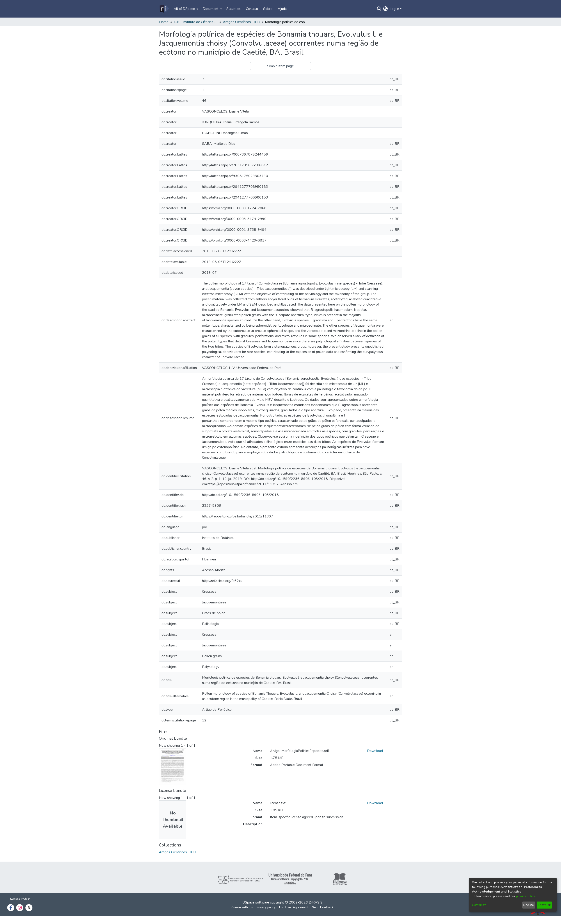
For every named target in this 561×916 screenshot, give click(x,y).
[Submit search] (379, 8)
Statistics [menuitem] (233, 8)
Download (375, 750)
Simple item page (280, 66)
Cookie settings (242, 907)
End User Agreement (293, 907)
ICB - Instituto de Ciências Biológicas (196, 22)
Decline (528, 905)
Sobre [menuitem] (267, 8)
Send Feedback (323, 907)
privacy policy (525, 896)
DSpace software (255, 902)
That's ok (544, 905)
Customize (479, 905)
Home (164, 22)
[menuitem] (185, 9)
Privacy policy (266, 907)
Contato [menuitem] (252, 8)
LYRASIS (316, 902)
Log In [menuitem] (394, 8)
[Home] (164, 8)
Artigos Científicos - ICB (241, 22)
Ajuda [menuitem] (282, 8)
